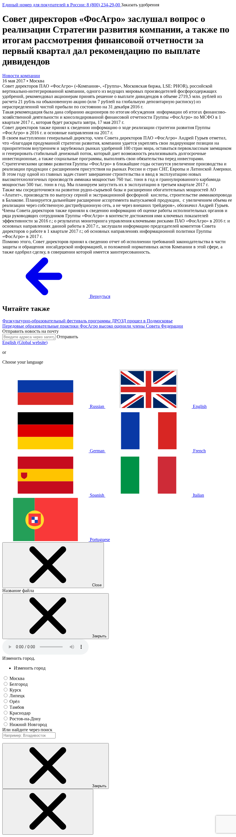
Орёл (14, 701)
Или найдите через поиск (27, 729)
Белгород (18, 684)
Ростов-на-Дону (25, 718)
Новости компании (21, 75)
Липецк (17, 695)
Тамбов (16, 707)
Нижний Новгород (28, 724)
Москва (16, 678)
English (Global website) (24, 342)
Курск (15, 689)
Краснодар (20, 713)
